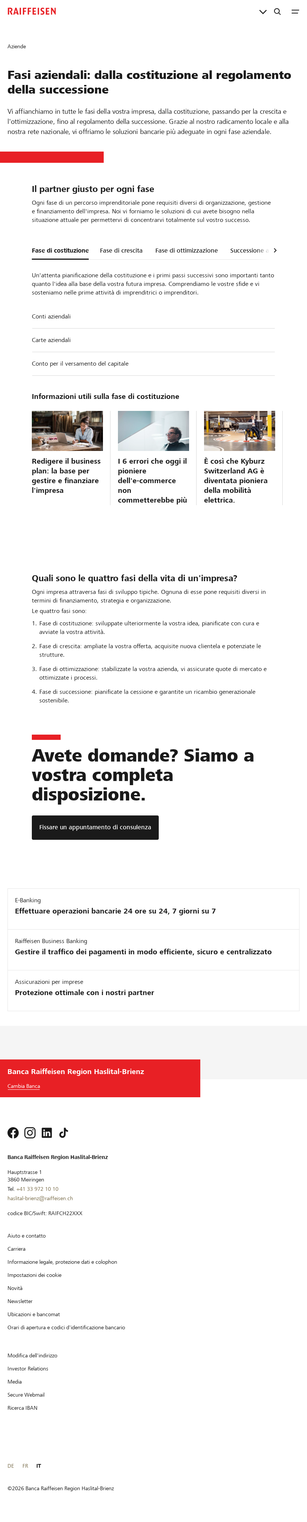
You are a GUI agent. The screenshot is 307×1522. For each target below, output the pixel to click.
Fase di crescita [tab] (121, 250)
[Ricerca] (277, 11)
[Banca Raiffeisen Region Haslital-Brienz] (32, 11)
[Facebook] (13, 1132)
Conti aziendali (51, 316)
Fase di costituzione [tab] (60, 250)
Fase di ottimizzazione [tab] (186, 250)
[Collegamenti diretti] (263, 11)
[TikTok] (63, 1132)
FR (25, 1466)
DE (10, 1466)
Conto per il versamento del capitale (80, 363)
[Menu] (295, 11)
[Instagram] (30, 1132)
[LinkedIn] (46, 1132)
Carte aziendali (51, 340)
